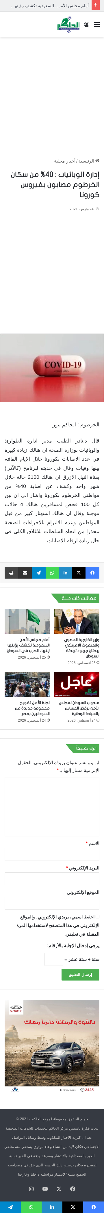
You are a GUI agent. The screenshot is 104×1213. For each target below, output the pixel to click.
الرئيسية (86, 161)
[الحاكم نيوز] (68, 24)
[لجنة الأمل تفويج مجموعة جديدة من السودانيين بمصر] (27, 684)
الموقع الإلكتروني (83, 892)
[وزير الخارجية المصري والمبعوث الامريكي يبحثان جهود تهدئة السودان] (76, 621)
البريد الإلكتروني (82, 867)
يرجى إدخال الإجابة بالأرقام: (73, 945)
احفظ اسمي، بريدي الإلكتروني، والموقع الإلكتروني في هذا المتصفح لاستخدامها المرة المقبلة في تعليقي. (57, 925)
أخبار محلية (64, 161)
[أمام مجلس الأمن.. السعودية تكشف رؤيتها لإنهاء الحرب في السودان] (27, 621)
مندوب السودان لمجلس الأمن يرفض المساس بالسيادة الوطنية (79, 708)
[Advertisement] (52, 94)
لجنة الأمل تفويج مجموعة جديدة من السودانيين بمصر (32, 708)
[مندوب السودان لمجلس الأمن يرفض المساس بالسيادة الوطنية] (76, 684)
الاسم (92, 843)
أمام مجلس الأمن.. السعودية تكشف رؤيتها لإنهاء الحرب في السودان (28, 645)
